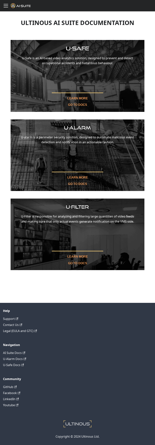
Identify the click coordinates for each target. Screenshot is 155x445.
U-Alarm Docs (13, 359)
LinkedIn (9, 399)
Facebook (10, 393)
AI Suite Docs (12, 353)
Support (9, 319)
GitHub (8, 387)
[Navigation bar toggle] (6, 6)
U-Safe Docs (11, 365)
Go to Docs (77, 104)
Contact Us (11, 325)
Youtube (9, 405)
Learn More (77, 98)
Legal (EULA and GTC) (18, 331)
